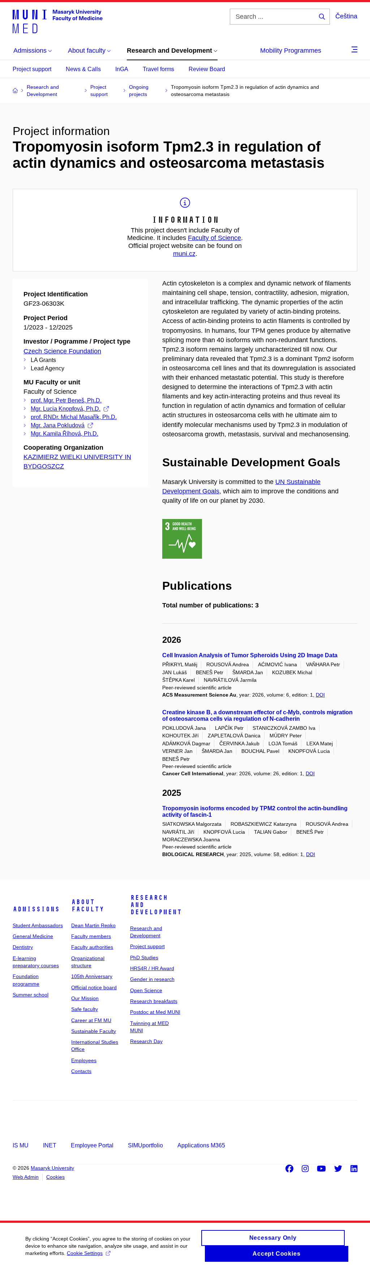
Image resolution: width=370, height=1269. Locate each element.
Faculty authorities (92, 947)
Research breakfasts (153, 1001)
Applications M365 (201, 1145)
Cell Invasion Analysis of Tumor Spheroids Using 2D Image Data (249, 655)
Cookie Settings (85, 1253)
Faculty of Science (214, 237)
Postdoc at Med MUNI (155, 1012)
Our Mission (85, 998)
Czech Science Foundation (62, 351)
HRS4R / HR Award (152, 968)
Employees (83, 1060)
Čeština (346, 16)
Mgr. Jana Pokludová (58, 425)
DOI (320, 695)
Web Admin (26, 1177)
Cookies (55, 1177)
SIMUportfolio (145, 1145)
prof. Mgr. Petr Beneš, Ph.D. (66, 400)
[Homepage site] (58, 21)
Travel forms (158, 69)
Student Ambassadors (38, 925)
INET (49, 1145)
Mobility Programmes (290, 50)
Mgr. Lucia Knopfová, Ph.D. (65, 409)
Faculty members (91, 936)
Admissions (36, 909)
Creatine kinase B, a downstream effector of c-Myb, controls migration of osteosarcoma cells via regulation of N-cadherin (257, 715)
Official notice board (94, 987)
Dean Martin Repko (93, 925)
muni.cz (184, 253)
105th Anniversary (91, 976)
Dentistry (23, 947)
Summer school (30, 995)
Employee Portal (92, 1145)
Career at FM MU (91, 1020)
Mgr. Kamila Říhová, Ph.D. (64, 434)
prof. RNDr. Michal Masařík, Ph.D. (74, 417)
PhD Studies (144, 957)
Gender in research (152, 979)
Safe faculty (84, 1009)
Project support (32, 69)
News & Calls (83, 69)
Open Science (146, 990)
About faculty (87, 905)
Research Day (146, 1041)
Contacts (81, 1071)
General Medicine (33, 936)
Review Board (207, 69)
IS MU (21, 1145)
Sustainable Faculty (93, 1031)
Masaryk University (52, 1168)
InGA (121, 69)
